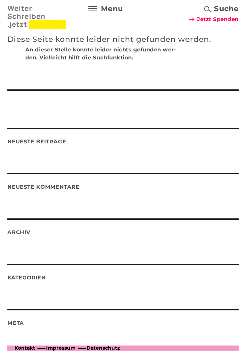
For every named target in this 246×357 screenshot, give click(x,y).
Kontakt (24, 348)
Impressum (61, 348)
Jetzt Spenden (218, 19)
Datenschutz (103, 348)
